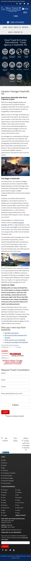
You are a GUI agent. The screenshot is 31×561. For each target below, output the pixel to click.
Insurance (26, 69)
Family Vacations (6, 483)
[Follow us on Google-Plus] (20, 3)
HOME (5, 27)
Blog (10, 32)
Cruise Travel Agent (7, 475)
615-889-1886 (21, 12)
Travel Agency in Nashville (8, 473)
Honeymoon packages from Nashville (16, 342)
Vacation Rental (5, 70)
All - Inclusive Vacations (5, 57)
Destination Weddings (12, 57)
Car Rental (19, 69)
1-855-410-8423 (16, 22)
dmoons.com (16, 558)
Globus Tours (26, 57)
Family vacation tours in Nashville (15, 340)
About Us (17, 27)
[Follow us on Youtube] (28, 3)
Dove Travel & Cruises (16, 102)
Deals (10, 27)
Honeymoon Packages (8, 480)
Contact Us (17, 32)
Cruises (12, 69)
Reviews (25, 27)
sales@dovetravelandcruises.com (13, 530)
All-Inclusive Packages (7, 478)
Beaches (19, 81)
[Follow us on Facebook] (16, 3)
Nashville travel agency (12, 333)
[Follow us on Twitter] (24, 3)
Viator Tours (19, 57)
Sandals (12, 81)
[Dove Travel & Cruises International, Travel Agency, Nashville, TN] (5, 452)
